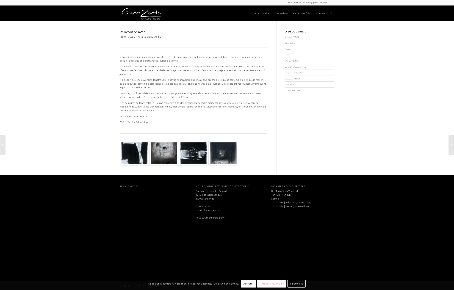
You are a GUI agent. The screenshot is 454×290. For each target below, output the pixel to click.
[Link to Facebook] (331, 2)
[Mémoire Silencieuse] (451, 145)
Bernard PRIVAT (292, 37)
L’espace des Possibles (294, 72)
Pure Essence (290, 84)
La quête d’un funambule (295, 66)
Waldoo (288, 49)
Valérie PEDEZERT (293, 90)
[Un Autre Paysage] (2, 145)
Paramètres (296, 283)
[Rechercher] (330, 13)
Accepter (248, 283)
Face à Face (290, 43)
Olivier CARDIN (291, 60)
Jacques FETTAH (292, 78)
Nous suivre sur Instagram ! (210, 217)
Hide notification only (272, 283)
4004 (287, 54)
